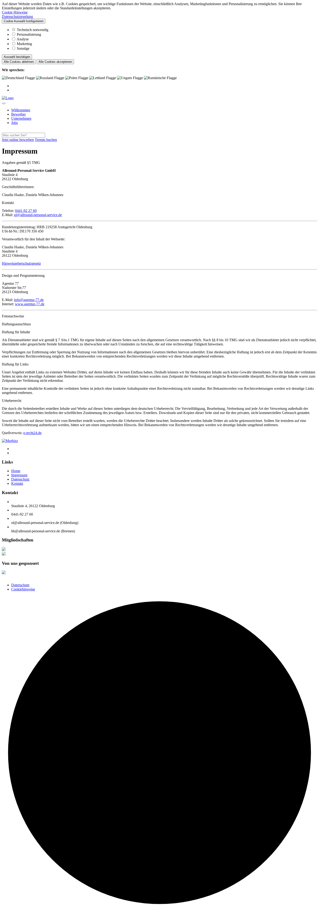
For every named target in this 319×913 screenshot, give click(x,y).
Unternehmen (21, 118)
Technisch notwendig (32, 30)
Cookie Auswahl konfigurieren (23, 21)
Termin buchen (46, 140)
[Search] (3, 131)
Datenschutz (20, 585)
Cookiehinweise (23, 589)
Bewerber (18, 114)
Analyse (23, 39)
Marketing (24, 44)
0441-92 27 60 (26, 211)
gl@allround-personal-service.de (38, 215)
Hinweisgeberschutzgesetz (21, 263)
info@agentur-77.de (29, 300)
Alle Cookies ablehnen (19, 61)
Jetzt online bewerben (18, 140)
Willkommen (20, 110)
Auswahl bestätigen (17, 57)
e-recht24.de (32, 433)
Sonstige (23, 48)
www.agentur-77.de (29, 304)
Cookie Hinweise (15, 12)
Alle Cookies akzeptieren (55, 61)
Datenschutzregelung (17, 16)
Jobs (14, 123)
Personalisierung (29, 34)
